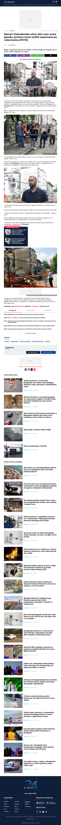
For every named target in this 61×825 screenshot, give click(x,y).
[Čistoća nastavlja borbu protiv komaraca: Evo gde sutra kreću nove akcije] (13, 701)
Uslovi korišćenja (50, 816)
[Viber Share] (23, 55)
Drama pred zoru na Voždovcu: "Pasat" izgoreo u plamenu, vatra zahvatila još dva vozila (40, 551)
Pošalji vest (32, 816)
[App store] (40, 802)
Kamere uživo (13, 5)
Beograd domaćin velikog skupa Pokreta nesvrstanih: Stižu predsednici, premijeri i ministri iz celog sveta (38, 601)
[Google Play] (51, 802)
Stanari (7, 341)
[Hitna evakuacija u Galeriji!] (13, 451)
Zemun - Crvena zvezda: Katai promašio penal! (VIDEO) (27, 317)
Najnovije (6, 5)
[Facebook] (26, 369)
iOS (16, 306)
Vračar (47, 341)
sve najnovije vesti (30, 333)
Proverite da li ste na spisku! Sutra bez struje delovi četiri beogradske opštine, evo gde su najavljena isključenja (40, 486)
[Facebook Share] (10, 55)
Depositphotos (30, 819)
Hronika (38, 5)
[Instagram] (29, 369)
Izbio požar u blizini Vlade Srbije (37, 430)
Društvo (43, 5)
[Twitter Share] (50, 55)
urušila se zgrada (25, 341)
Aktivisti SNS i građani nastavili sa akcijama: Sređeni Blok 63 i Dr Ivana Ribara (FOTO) (39, 649)
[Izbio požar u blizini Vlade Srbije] (13, 434)
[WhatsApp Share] (37, 55)
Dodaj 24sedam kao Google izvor (31, 59)
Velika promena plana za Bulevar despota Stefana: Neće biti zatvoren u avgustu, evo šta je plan (40, 584)
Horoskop (28, 806)
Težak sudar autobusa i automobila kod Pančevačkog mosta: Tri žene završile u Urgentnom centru (39, 714)
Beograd (12, 30)
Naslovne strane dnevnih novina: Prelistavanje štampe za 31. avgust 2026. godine (31, 325)
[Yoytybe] (43, 812)
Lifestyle (48, 5)
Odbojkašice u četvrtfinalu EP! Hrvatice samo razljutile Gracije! (26, 314)
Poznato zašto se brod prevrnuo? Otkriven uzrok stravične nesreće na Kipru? (30, 329)
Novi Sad (27, 809)
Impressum (19, 816)
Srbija (16, 811)
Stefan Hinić (14, 341)
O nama (8, 816)
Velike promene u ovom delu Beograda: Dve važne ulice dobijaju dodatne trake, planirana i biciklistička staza (40, 384)
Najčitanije (30, 310)
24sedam (35, 306)
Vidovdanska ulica (38, 341)
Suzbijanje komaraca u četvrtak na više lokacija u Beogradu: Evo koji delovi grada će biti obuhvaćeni (38, 633)
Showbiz (29, 5)
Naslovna (6, 30)
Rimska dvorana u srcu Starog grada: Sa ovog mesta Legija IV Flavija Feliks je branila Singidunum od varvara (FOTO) (40, 400)
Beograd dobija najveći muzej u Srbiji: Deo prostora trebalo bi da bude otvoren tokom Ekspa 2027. (40, 568)
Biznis (53, 5)
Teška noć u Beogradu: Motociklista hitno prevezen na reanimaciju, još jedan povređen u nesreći (39, 665)
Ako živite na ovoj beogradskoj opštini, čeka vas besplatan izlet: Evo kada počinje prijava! (40, 470)
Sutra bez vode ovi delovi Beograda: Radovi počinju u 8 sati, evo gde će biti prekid (40, 535)
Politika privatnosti (41, 816)
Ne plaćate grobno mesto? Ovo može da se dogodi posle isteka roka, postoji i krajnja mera (40, 502)
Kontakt (13, 816)
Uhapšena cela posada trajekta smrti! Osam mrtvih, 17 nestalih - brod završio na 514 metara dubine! (32, 321)
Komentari (48, 310)
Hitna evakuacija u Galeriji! (35, 446)
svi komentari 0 (33, 352)
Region (27, 804)
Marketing (25, 816)
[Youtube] (34, 369)
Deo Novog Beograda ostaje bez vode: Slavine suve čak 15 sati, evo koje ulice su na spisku (40, 617)
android (21, 306)
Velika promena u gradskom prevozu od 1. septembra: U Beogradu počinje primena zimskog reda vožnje (39, 519)
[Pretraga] (53, 2)
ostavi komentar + (48, 352)
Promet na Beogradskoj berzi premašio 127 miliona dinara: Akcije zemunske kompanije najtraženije (40, 682)
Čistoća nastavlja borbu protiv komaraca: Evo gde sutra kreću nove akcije (39, 698)
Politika (20, 5)
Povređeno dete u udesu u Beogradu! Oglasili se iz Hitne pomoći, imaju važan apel (39, 763)
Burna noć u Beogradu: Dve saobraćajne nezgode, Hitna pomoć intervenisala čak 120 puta (39, 747)
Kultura (16, 809)
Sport (24, 5)
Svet (34, 5)
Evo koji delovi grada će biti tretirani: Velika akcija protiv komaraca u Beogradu (39, 731)
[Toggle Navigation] (56, 1)
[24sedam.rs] (9, 2)
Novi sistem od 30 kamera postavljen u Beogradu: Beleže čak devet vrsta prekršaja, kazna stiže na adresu (40, 415)
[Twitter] (31, 369)
